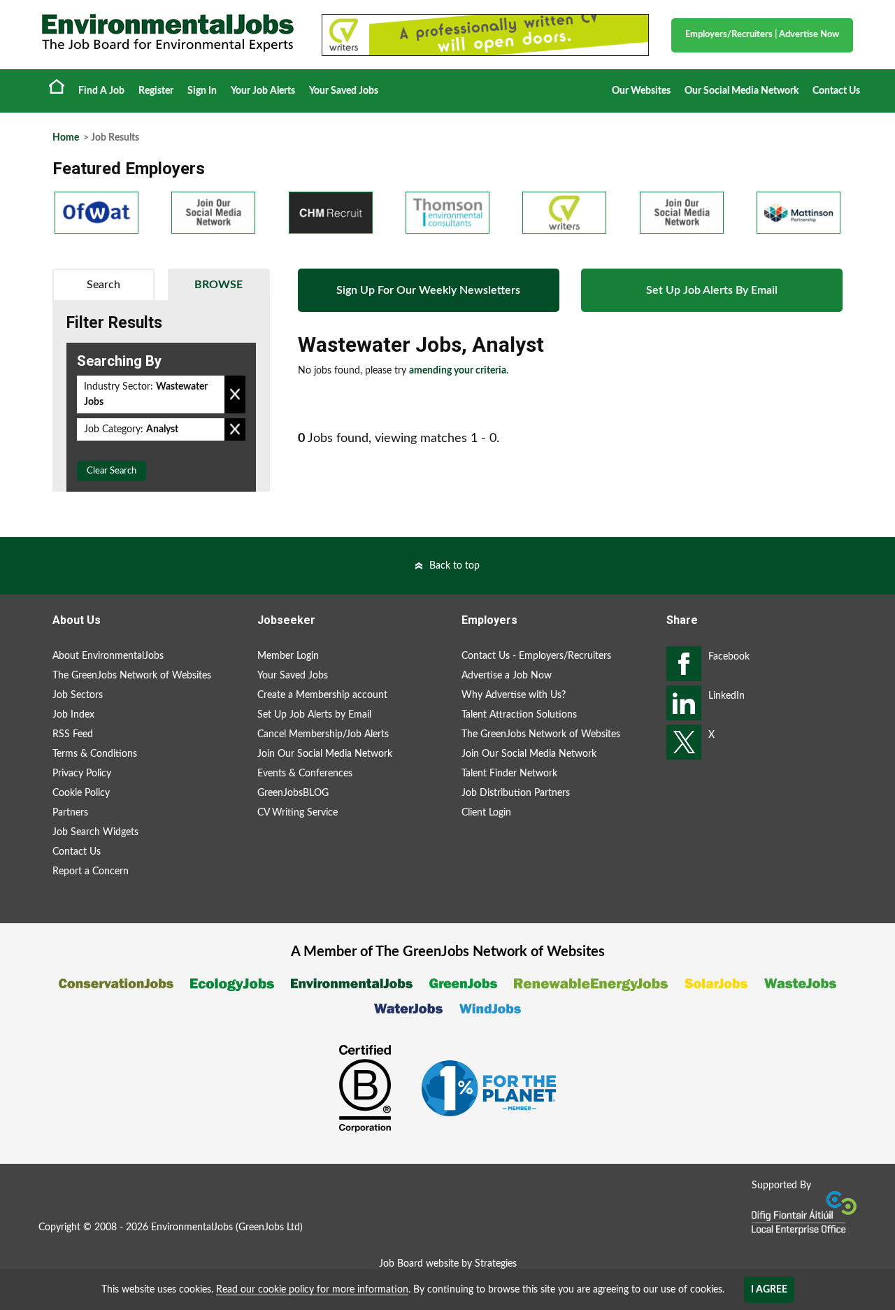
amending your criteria (457, 371)
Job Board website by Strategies (448, 1264)
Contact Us (836, 91)
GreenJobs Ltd (269, 1227)
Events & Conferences (304, 773)
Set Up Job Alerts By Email (712, 290)
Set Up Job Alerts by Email (314, 715)
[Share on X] (683, 742)
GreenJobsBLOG (293, 793)
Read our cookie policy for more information (312, 1290)
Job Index (73, 715)
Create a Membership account (322, 695)
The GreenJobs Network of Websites (131, 676)
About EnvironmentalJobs (108, 656)
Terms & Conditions (94, 754)
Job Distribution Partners (515, 793)
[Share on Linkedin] (683, 702)
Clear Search (111, 471)
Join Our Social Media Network (324, 754)
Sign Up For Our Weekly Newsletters (428, 290)
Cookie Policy (81, 793)
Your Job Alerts (263, 91)
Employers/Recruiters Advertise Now (762, 34)
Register (155, 91)
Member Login (288, 656)
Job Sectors (77, 695)
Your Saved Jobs (343, 91)
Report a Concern (90, 871)
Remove (234, 394)
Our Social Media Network (742, 91)
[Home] (168, 33)
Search (103, 284)
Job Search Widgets (95, 832)
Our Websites (641, 91)
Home (56, 86)
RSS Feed (72, 734)
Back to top (454, 566)
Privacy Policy (81, 773)
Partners (70, 813)
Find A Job (101, 91)
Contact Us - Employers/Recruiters (536, 656)
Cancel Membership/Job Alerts (323, 734)
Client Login (486, 813)
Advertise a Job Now (506, 676)
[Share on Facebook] (683, 663)
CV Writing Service (297, 813)
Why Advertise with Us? (513, 695)
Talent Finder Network (509, 773)
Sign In (202, 91)
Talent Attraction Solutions (519, 715)
